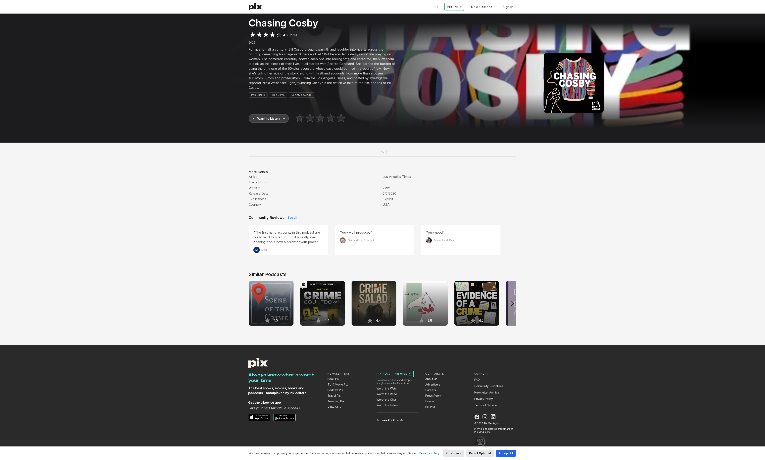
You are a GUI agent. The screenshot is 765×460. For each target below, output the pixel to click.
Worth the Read (387, 394)
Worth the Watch (387, 388)
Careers (430, 390)
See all (292, 217)
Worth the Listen (387, 405)
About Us (431, 379)
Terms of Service (485, 405)
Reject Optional (480, 453)
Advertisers (432, 384)
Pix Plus (430, 406)
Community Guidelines (488, 386)
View (386, 188)
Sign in (507, 7)
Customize (453, 453)
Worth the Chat (386, 399)
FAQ (477, 379)
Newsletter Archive (486, 392)
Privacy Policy (483, 398)
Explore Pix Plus (388, 420)
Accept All (506, 453)
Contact (430, 401)
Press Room (433, 395)
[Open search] (436, 7)
